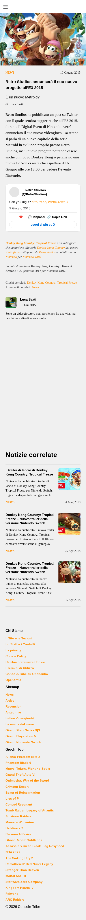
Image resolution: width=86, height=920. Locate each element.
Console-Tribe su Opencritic (27, 674)
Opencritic (13, 680)
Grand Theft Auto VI (20, 774)
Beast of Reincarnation (23, 792)
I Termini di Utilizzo (20, 668)
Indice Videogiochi (20, 718)
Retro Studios (47, 252)
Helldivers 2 (14, 828)
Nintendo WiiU (31, 257)
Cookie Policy (16, 656)
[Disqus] (43, 389)
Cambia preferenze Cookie (25, 662)
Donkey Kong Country (51, 247)
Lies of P (12, 798)
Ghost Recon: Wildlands (24, 840)
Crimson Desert (17, 786)
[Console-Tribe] (43, 6)
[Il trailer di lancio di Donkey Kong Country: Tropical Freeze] (69, 479)
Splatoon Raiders (19, 816)
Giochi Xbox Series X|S (23, 730)
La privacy (13, 650)
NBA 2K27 (13, 852)
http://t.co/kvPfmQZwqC (50, 202)
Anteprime (13, 712)
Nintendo (11, 257)
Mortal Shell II (16, 876)
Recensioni (14, 706)
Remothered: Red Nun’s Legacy (29, 864)
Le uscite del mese (20, 724)
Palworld (12, 893)
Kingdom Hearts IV (20, 887)
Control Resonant (19, 804)
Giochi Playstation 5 (21, 736)
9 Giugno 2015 (19, 208)
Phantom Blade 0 (18, 762)
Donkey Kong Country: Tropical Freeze (31, 243)
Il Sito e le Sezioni (19, 638)
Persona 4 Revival (19, 834)
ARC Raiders (15, 899)
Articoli (11, 700)
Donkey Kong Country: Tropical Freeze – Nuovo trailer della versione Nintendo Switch (30, 519)
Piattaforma (13, 252)
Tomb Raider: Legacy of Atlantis (30, 810)
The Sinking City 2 (19, 858)
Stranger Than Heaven (22, 870)
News (10, 72)
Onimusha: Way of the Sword (27, 780)
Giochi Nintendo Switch (23, 742)
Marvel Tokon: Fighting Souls (28, 768)
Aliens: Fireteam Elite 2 (23, 757)
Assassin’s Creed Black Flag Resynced (35, 846)
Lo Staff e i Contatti (20, 644)
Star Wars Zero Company (24, 882)
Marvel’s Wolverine (20, 822)
